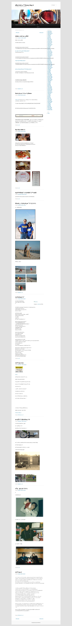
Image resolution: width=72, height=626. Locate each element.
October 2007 (50, 91)
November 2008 (50, 77)
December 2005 (50, 109)
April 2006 (49, 105)
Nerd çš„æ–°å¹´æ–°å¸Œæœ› (23, 93)
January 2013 (50, 31)
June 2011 (49, 46)
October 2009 (50, 66)
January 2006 (50, 108)
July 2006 (49, 103)
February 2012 (50, 39)
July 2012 (49, 35)
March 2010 (49, 61)
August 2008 (49, 80)
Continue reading (18, 412)
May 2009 (49, 71)
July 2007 (49, 94)
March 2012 (49, 38)
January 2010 (50, 63)
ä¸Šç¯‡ (16, 374)
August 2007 (49, 93)
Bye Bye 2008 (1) (20, 129)
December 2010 (50, 51)
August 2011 (49, 45)
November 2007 (50, 90)
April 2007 (49, 97)
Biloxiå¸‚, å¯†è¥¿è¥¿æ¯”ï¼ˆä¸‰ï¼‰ (25, 203)
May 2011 (49, 47)
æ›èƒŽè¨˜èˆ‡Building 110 (22, 419)
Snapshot (19, 88)
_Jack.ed (38, 304)
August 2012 (49, 34)
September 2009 (50, 67)
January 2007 (50, 100)
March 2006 (49, 106)
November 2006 (50, 101)
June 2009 (49, 70)
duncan (25, 37)
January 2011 (50, 50)
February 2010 (50, 62)
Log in (49, 113)
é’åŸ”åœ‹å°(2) (19, 363)
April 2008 (49, 84)
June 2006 (49, 104)
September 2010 (50, 54)
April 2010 (49, 60)
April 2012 (49, 37)
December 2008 (50, 76)
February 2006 (50, 107)
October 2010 (50, 53)
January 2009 (50, 75)
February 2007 (50, 99)
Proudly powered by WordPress (36, 622)
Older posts (17, 32)
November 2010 (50, 52)
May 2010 (49, 59)
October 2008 (50, 78)
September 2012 (50, 33)
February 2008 (50, 86)
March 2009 (49, 73)
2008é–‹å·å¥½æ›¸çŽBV (21, 36)
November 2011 (50, 42)
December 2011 (50, 41)
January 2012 (50, 40)
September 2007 (50, 92)
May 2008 (49, 83)
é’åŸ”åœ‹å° (19, 414)
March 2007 (49, 98)
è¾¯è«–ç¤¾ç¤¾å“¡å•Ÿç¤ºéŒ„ (31, 24)
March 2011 (49, 49)
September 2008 (50, 79)
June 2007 (49, 95)
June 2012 (49, 36)
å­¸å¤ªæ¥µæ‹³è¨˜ (19, 297)
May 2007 (49, 96)
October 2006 (50, 102)
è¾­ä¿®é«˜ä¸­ (38, 25)
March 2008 (49, 85)
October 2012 (50, 32)
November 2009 (50, 65)
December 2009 (50, 64)
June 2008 (49, 82)
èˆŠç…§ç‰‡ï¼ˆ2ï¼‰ (21, 488)
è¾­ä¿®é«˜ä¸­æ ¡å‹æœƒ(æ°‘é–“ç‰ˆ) (20, 24)
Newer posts (42, 32)
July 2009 (49, 69)
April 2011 (49, 48)
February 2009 (50, 74)
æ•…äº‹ (22, 88)
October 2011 (50, 43)
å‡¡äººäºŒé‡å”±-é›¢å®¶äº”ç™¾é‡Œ (25, 192)
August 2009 (49, 68)
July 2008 (49, 81)
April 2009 (49, 72)
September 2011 (50, 44)
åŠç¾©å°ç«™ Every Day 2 (24, 5)
